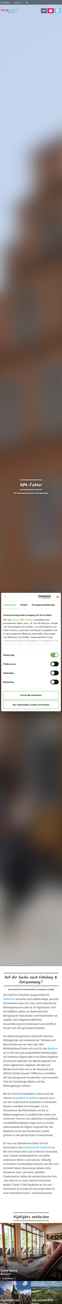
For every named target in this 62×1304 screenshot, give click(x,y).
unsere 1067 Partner (22, 620)
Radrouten (9, 999)
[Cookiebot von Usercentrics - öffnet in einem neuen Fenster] (38, 597)
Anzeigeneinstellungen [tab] (43, 605)
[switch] (54, 664)
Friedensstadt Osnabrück (37, 1147)
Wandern (53, 1048)
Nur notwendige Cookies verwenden (31, 704)
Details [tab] (24, 605)
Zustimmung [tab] (9, 605)
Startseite (17, 3)
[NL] (43, 10)
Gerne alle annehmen (31, 695)
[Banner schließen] (58, 597)
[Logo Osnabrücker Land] (10, 11)
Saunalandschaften (8, 1279)
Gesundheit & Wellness (26, 1098)
